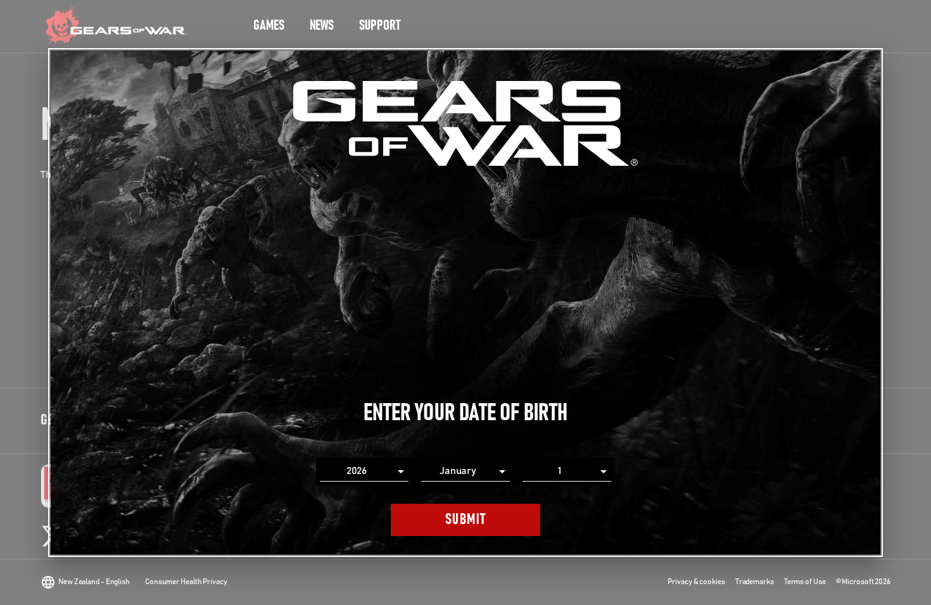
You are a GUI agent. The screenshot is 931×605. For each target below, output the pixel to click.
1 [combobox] (559, 471)
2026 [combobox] (356, 471)
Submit (465, 519)
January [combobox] (458, 471)
